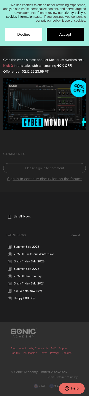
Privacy (54, 353)
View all (75, 235)
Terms (43, 353)
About (22, 348)
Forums (15, 353)
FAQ (53, 348)
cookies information (19, 16)
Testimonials (29, 353)
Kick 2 (8, 66)
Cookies (67, 353)
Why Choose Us (38, 348)
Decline (23, 34)
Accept (65, 34)
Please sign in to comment (44, 168)
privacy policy (73, 12)
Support (63, 348)
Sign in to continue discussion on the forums (44, 178)
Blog (13, 348)
